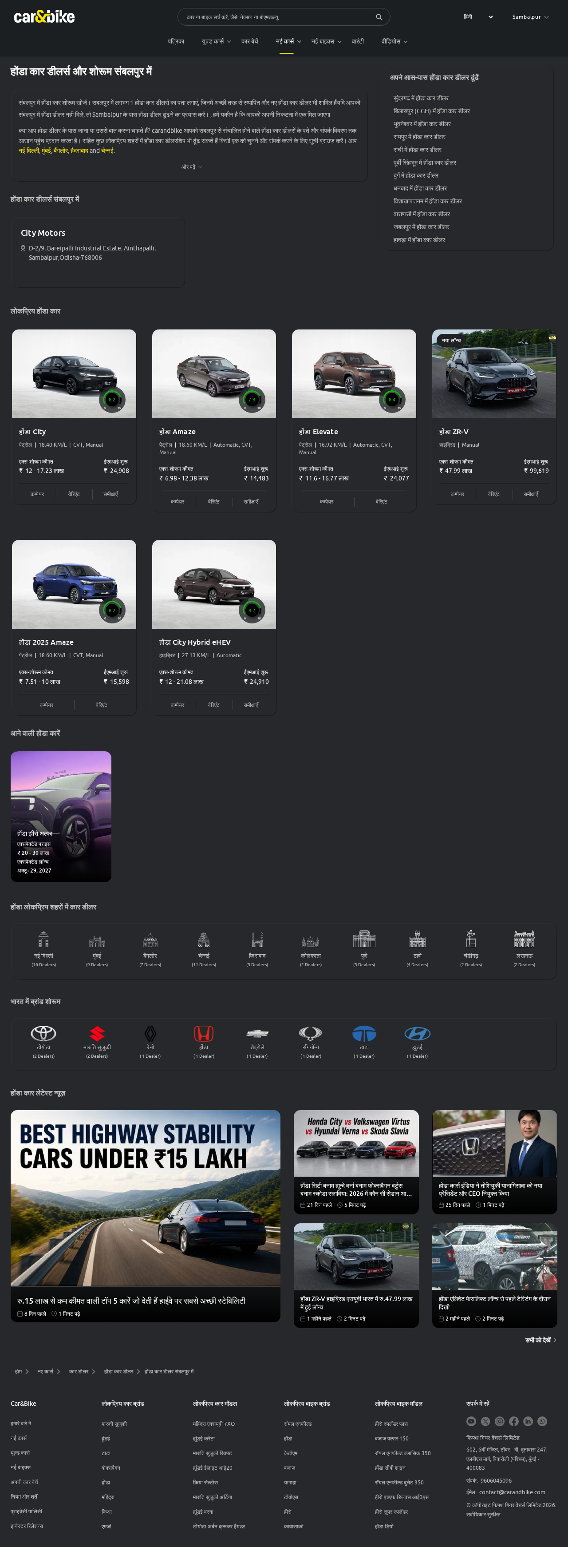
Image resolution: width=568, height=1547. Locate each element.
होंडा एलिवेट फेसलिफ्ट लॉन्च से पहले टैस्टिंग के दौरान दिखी (495, 1303)
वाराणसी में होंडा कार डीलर (422, 214)
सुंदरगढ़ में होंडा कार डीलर (421, 98)
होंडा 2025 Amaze (46, 642)
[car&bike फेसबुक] (514, 1422)
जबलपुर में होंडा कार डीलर (422, 226)
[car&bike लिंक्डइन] (528, 1422)
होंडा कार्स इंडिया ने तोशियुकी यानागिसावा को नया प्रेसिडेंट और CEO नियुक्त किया (490, 1190)
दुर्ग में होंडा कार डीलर (416, 175)
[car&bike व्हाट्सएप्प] (542, 1422)
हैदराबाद (79, 150)
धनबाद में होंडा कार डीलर (420, 188)
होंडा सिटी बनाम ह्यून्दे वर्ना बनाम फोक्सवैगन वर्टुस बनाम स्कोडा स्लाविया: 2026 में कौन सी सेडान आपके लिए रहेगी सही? (357, 1190)
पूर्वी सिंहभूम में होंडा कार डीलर (425, 162)
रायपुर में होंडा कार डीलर (420, 136)
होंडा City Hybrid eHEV (195, 642)
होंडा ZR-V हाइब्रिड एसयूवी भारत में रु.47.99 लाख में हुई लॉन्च (356, 1303)
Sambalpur (527, 16)
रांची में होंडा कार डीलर (418, 149)
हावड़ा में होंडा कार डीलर (419, 239)
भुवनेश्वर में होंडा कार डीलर (422, 123)
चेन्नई (107, 150)
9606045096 (496, 1480)
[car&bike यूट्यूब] (471, 1422)
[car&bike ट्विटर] (485, 1422)
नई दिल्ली (29, 150)
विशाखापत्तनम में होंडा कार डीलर (428, 201)
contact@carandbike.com (512, 1491)
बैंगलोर (61, 150)
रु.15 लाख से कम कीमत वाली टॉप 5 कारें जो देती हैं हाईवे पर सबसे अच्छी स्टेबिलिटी (131, 1300)
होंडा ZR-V (454, 431)
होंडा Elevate (318, 431)
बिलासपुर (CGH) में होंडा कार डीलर (432, 111)
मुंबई (46, 150)
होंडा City (32, 431)
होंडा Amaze (177, 431)
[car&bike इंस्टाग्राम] (500, 1422)
